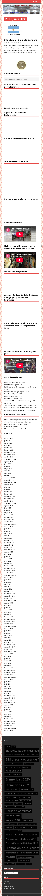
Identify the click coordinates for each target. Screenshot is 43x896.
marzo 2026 (8, 448)
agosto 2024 (8, 485)
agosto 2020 (8, 577)
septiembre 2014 (10, 728)
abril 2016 (7, 689)
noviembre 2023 (9, 499)
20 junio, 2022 (8, 42)
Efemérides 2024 (27, 790)
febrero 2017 (8, 668)
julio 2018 (7, 631)
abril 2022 (7, 536)
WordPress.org (9, 888)
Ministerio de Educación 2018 (15, 807)
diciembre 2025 (9, 452)
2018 (8, 746)
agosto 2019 (8, 603)
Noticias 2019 (13, 815)
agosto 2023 (8, 506)
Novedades (27, 820)
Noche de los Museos (18, 811)
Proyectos (10, 856)
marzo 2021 (8, 563)
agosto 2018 (8, 628)
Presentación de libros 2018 (22, 834)
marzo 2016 (8, 691)
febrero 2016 (8, 693)
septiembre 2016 (10, 677)
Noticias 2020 (13, 820)
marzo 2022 (8, 538)
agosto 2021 (8, 552)
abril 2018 (7, 638)
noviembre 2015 (9, 698)
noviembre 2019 (9, 596)
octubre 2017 (8, 649)
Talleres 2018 (24, 860)
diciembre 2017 (9, 645)
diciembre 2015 (9, 696)
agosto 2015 (8, 705)
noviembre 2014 (9, 723)
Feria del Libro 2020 (25, 800)
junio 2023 (7, 510)
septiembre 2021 (10, 550)
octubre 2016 (8, 675)
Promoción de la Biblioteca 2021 (22, 852)
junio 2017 (7, 659)
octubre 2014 (8, 726)
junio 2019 (7, 608)
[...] (35, 53)
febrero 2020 (8, 591)
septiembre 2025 (10, 459)
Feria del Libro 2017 (21, 797)
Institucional (25, 424)
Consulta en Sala (26, 429)
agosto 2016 (8, 679)
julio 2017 (7, 656)
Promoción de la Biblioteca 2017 (21, 839)
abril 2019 (7, 612)
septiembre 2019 (10, 601)
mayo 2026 (8, 443)
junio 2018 (7, 633)
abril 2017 (7, 663)
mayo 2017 (8, 661)
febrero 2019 (8, 617)
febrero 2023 (8, 515)
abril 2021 (7, 561)
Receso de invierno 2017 (25, 857)
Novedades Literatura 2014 (27, 824)
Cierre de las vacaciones (14, 764)
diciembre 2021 (9, 543)
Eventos (8, 797)
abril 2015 (7, 714)
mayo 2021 (8, 559)
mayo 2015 (8, 712)
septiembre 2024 (10, 482)
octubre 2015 (8, 700)
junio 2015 (7, 710)
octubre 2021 (8, 547)
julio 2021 (7, 554)
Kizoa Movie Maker (22, 108)
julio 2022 (7, 529)
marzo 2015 (8, 716)
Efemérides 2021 (18, 785)
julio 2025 (7, 464)
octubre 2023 (8, 501)
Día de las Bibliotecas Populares (18, 767)
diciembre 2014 (9, 721)
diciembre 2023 (9, 496)
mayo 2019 (8, 610)
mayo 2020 (8, 584)
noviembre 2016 (9, 672)
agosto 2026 (8, 438)
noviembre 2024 (9, 480)
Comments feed (9, 886)
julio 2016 (7, 682)
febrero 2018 (8, 642)
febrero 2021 (8, 566)
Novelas (9, 828)
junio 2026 (7, 441)
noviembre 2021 (9, 545)
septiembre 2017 (10, 652)
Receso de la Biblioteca (29, 420)
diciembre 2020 (9, 568)
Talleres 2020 (10, 864)
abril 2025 (7, 471)
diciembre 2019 (9, 594)
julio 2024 (7, 487)
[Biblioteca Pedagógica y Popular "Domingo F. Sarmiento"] (21, 12)
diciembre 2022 (9, 517)
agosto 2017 (8, 654)
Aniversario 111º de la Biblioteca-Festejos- (18, 401)
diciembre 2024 (9, 478)
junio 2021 (7, 557)
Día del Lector (9, 382)
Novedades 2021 (11, 824)
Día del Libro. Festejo (11, 392)
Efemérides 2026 (30, 793)
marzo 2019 (8, 615)
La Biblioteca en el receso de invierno (17, 387)
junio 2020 (7, 582)
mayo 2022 (8, 533)
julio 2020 (7, 580)
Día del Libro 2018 (13, 771)
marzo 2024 (8, 492)
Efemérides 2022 (12, 789)
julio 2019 (7, 605)
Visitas (29, 864)
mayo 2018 (8, 635)
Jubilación (18, 804)
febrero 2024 (8, 494)
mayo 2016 (8, 686)
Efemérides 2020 (18, 779)
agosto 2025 (8, 462)
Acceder (6, 882)
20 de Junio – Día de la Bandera (20, 40)
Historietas (9, 804)
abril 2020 (7, 587)
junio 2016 (7, 684)
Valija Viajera (20, 864)
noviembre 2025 (9, 455)
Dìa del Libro (29, 764)
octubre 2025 (8, 457)
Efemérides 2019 (13, 774)
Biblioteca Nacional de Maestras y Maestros (23, 755)
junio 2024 (7, 489)
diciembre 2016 (9, 670)
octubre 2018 (8, 624)
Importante (8, 385)
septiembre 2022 (10, 524)
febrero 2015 (8, 719)
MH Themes (30, 895)
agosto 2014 (8, 730)
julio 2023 (7, 508)
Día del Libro (8, 396)
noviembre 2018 (9, 621)
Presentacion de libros (25, 827)
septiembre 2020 (10, 575)
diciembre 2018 (9, 619)
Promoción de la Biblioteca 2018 (22, 842)
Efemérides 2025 (14, 793)
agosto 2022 (8, 526)
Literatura (27, 804)
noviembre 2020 (9, 570)
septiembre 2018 (10, 626)
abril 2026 (7, 445)
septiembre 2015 (10, 703)
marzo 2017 (8, 665)
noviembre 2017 (9, 647)
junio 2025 (7, 466)
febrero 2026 (8, 450)
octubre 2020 (8, 573)
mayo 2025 (8, 468)
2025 (14, 746)
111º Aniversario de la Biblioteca (15, 405)
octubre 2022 (8, 522)
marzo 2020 (8, 589)
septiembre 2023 (10, 503)
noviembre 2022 (9, 520)
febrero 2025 (8, 475)
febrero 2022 (8, 540)
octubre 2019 (8, 598)
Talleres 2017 (11, 860)
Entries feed (8, 884)
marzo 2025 (8, 473)
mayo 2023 (8, 512)
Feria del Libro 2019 (12, 801)
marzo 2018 (8, 640)
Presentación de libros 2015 (13, 831)
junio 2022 (7, 531)
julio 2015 (7, 707)
